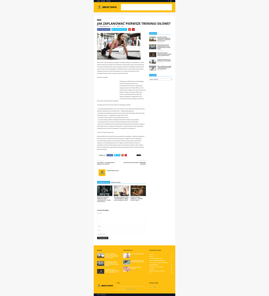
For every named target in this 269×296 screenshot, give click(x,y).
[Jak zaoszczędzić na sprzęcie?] (126, 269)
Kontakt (108, 1)
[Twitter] (171, 1)
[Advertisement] (146, 7)
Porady (151, 256)
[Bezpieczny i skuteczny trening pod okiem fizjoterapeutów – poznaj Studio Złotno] (104, 191)
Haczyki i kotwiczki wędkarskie (157, 260)
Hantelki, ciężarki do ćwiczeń (156, 271)
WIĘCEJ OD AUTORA (116, 182)
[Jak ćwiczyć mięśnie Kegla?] (126, 255)
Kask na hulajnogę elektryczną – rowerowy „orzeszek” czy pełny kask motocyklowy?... (163, 38)
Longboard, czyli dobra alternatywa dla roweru (137, 261)
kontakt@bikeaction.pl (130, 289)
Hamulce (151, 254)
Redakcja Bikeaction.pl (104, 26)
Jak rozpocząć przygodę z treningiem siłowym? (135, 163)
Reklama (103, 1)
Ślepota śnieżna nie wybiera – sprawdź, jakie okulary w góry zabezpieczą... (164, 67)
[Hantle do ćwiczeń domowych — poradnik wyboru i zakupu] (138, 191)
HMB (150, 273)
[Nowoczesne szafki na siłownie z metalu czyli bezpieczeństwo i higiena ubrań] (152, 46)
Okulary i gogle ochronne (156, 266)
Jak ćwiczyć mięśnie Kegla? (137, 253)
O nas (98, 1)
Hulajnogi (151, 269)
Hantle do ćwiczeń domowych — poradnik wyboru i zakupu (137, 199)
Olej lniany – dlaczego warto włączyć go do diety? (106, 163)
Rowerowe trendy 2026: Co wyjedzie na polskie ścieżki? (164, 60)
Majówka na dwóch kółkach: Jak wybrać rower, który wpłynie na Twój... (164, 54)
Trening (99, 19)
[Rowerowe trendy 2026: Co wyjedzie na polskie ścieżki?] (152, 61)
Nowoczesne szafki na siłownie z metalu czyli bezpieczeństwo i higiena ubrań (163, 46)
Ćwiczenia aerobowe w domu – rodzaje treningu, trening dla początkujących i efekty (121, 199)
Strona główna (100, 18)
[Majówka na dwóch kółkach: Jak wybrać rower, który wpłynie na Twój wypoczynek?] (152, 54)
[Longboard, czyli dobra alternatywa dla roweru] (126, 262)
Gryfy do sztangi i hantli (155, 258)
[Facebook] (168, 1)
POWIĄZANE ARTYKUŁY (103, 182)
